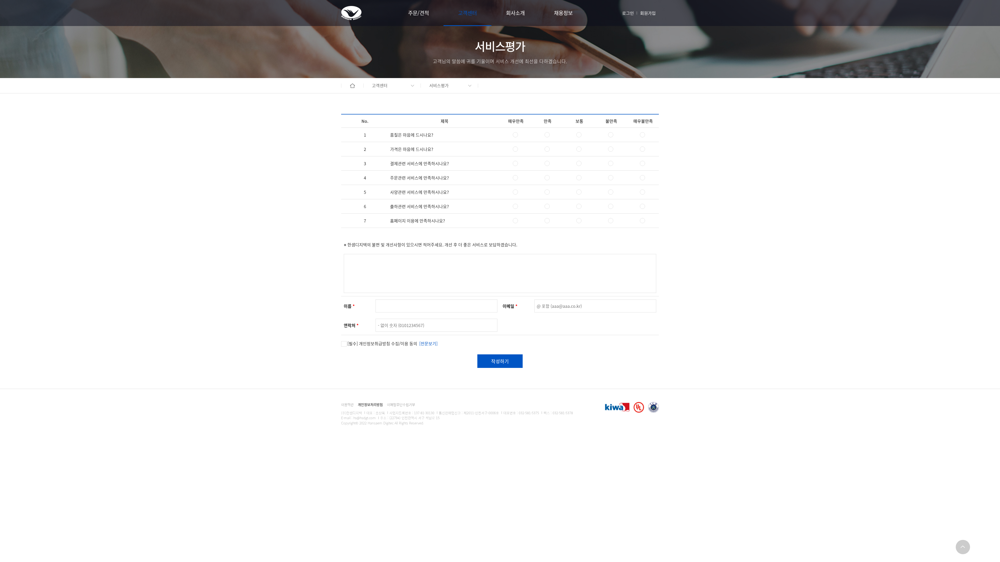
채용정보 (563, 13)
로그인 (628, 13)
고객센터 (467, 13)
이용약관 (347, 404)
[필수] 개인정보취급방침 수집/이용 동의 (392, 343)
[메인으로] (351, 13)
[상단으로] (963, 547)
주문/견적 (418, 13)
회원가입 (648, 13)
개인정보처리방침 (370, 404)
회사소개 (515, 13)
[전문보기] (428, 343)
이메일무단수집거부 (401, 404)
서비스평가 (439, 85)
